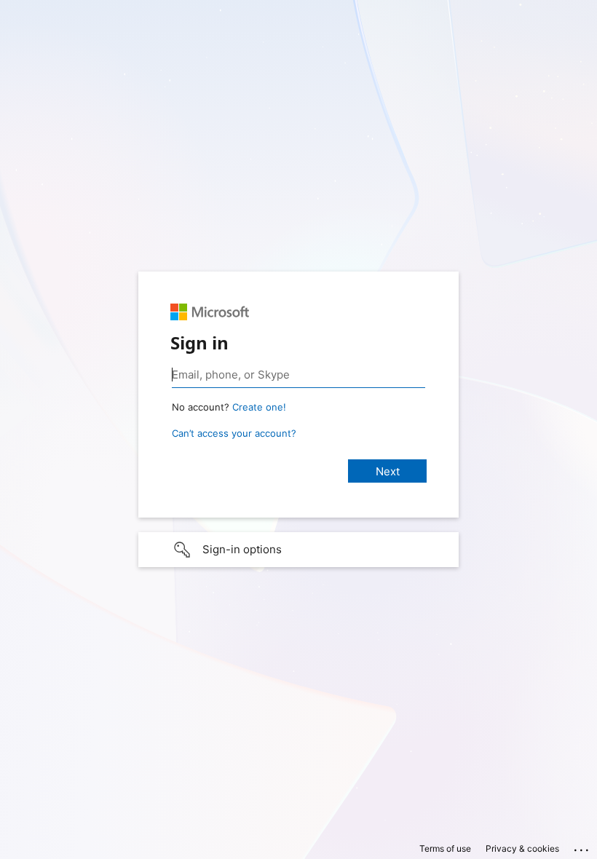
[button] (298, 549)
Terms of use (445, 848)
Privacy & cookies (522, 848)
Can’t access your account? (234, 433)
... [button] (582, 846)
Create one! (259, 407)
